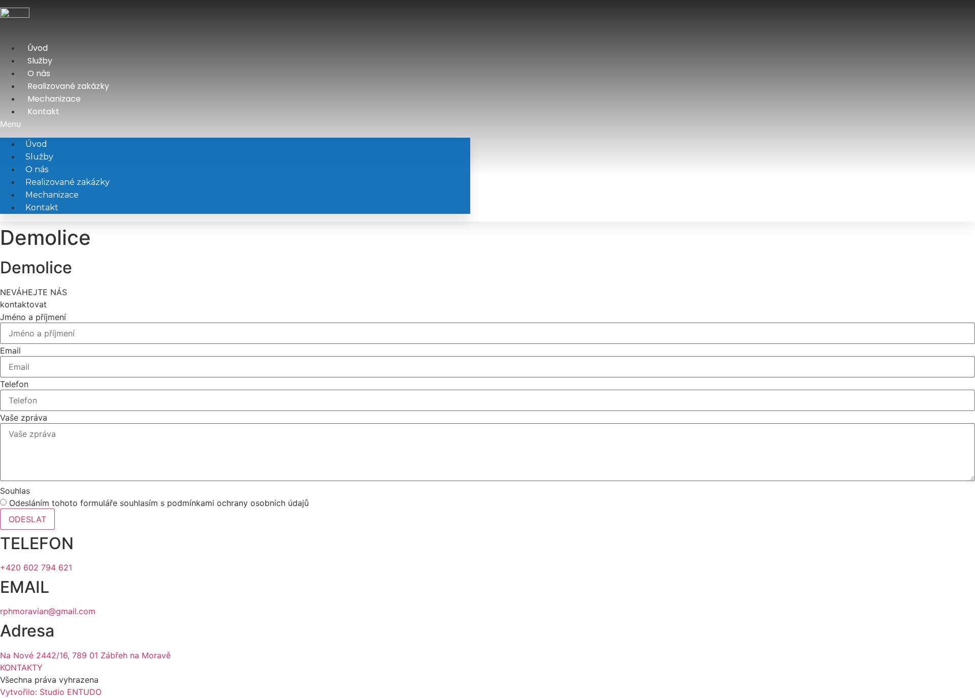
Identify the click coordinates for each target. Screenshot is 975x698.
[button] (235, 124)
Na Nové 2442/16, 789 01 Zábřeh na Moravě (85, 655)
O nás (38, 73)
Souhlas (15, 491)
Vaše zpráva (23, 418)
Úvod (37, 48)
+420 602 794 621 (36, 567)
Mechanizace (54, 99)
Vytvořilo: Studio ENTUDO (51, 692)
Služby (39, 61)
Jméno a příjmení (33, 317)
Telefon (14, 384)
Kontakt (43, 111)
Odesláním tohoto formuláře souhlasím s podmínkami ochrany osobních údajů (159, 503)
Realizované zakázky (68, 86)
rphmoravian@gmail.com (47, 611)
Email (10, 350)
